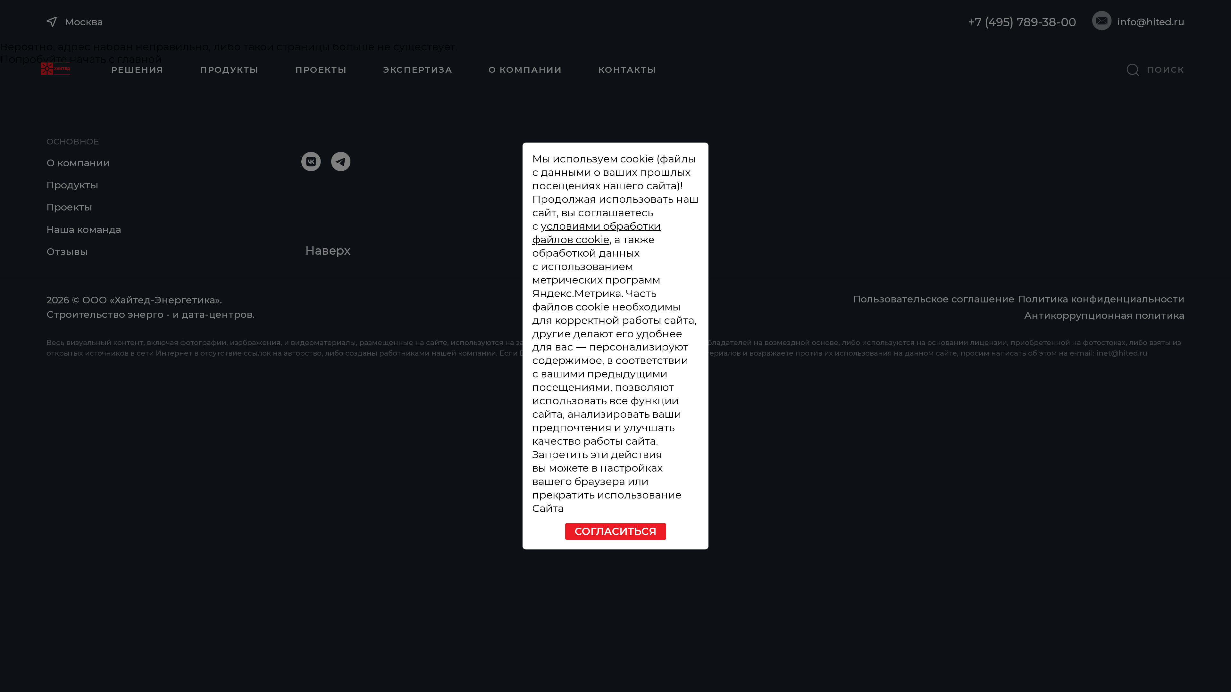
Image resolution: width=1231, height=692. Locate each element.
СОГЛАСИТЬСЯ (616, 531)
